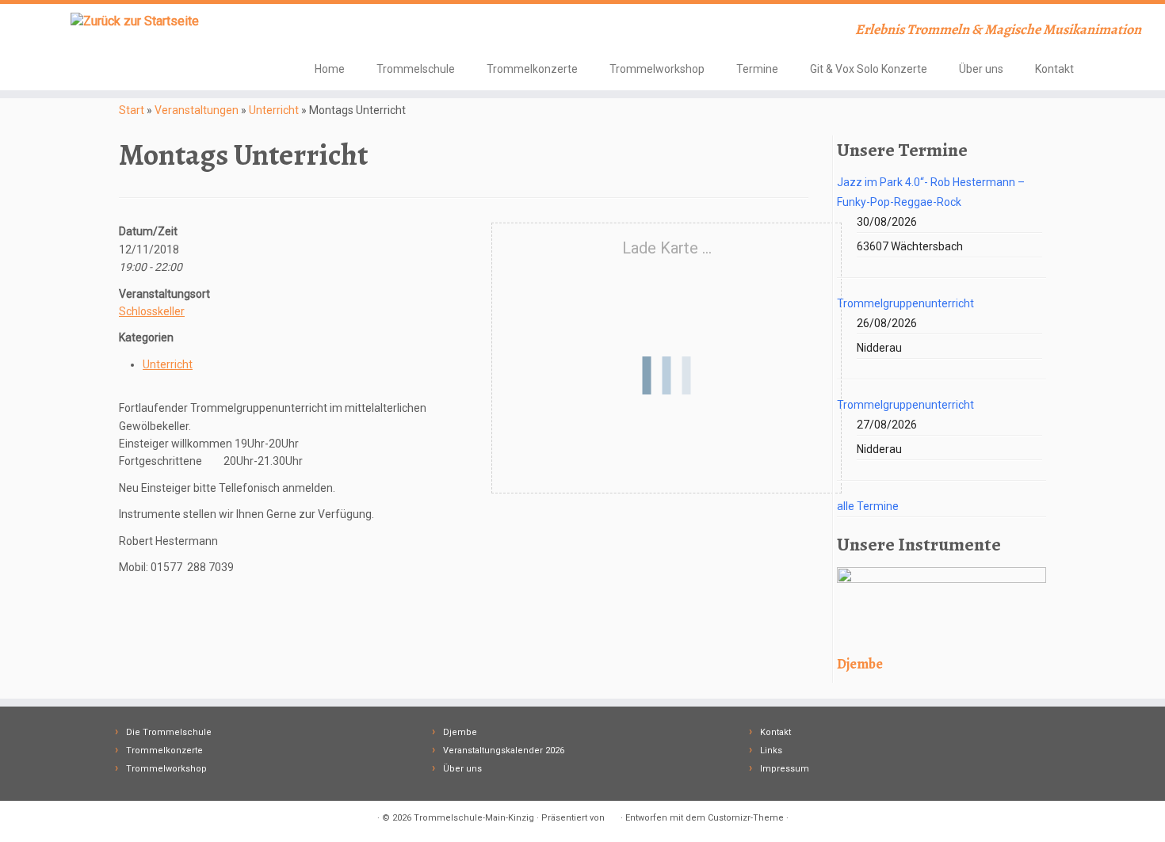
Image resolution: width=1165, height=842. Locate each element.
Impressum (784, 769)
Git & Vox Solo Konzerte (868, 69)
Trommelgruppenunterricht (905, 303)
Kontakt (1054, 69)
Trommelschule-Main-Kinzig (474, 818)
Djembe (460, 732)
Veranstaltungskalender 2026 (503, 750)
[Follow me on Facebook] (325, 31)
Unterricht (274, 110)
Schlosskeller (152, 311)
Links (771, 750)
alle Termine (868, 506)
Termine (757, 69)
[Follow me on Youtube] (346, 31)
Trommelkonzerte (532, 69)
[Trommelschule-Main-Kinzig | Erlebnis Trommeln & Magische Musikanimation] (134, 21)
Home (330, 69)
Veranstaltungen (197, 110)
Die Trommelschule (169, 732)
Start (131, 110)
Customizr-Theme (746, 818)
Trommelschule (415, 69)
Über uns (981, 69)
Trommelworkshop (657, 69)
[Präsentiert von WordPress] (612, 815)
